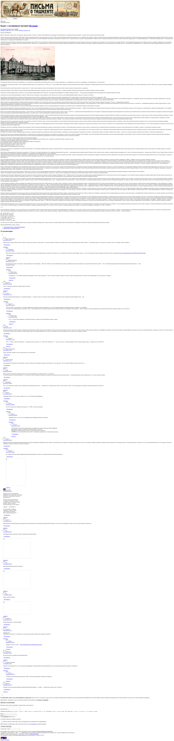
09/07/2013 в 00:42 (13, 415)
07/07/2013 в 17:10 (10, 339)
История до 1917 (10, 29)
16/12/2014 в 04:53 (7, 594)
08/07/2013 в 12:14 (10, 261)
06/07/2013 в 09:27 (10, 250)
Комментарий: (4, 709)
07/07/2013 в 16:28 (7, 393)
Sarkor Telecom (21, 735)
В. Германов (3, 29)
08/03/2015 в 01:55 (10, 642)
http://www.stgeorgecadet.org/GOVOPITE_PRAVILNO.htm (132, 253)
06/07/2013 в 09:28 (7, 283)
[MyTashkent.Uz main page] (87, 9)
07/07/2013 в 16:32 (7, 440)
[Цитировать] (7, 244)
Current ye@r (4, 728)
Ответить (5, 247)
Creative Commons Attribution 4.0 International (42, 731)
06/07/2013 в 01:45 (7, 240)
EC (29, 30)
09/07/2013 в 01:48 (13, 273)
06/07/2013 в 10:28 (10, 305)
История (33, 26)
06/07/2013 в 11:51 (7, 327)
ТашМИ (16, 29)
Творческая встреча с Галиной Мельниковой (14, 227)
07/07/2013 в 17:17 (7, 521)
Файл (2, 716)
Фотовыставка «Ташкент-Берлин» (11, 228)
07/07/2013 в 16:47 (7, 491)
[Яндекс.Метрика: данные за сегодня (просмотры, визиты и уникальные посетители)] (5, 739)
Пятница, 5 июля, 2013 (6, 30)
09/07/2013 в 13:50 (15, 425)
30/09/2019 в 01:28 (10, 674)
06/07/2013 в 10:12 (7, 294)
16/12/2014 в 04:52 (7, 564)
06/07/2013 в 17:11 (7, 360)
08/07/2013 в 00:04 (10, 404)
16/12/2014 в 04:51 (7, 531)
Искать (15, 18)
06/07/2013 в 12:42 (7, 350)
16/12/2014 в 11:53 (7, 619)
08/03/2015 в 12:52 (7, 653)
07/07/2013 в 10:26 (7, 383)
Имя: (2, 713)
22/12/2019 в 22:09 (10, 452)
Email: (2, 715)
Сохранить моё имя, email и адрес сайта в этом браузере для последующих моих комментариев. (24, 721)
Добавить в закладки (23, 30)
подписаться (33, 724)
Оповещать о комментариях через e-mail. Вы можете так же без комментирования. (24, 724)
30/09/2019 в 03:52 (7, 684)
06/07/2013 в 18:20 (7, 371)
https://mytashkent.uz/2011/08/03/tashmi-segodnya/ (31, 644)
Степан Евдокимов (33, 733)
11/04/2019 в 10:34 (7, 663)
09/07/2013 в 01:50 (13, 317)
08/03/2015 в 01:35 (7, 630)
